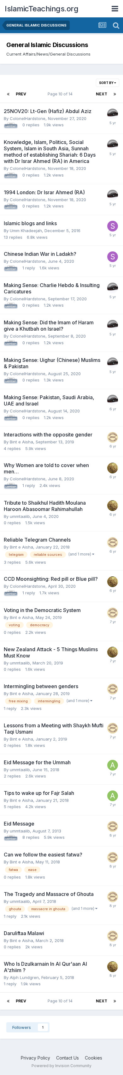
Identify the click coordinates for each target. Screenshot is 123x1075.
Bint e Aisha (21, 441)
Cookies (93, 1057)
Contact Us (67, 1057)
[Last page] (114, 94)
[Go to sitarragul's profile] (112, 226)
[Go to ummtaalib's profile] (112, 468)
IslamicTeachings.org (41, 8)
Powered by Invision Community (61, 1065)
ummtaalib (20, 516)
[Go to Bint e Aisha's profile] (112, 437)
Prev (21, 94)
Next (101, 94)
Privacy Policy (35, 1057)
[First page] (8, 94)
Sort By (106, 83)
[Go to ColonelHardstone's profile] (112, 114)
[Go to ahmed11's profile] (112, 765)
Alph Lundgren (24, 977)
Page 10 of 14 (61, 94)
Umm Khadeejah (26, 230)
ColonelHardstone (27, 118)
